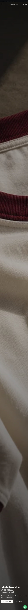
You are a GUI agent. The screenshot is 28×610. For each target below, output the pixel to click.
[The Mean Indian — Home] (14, 4)
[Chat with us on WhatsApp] (25, 607)
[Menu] (2, 4)
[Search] (23, 4)
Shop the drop (7, 601)
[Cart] (26, 4)
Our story (19, 601)
